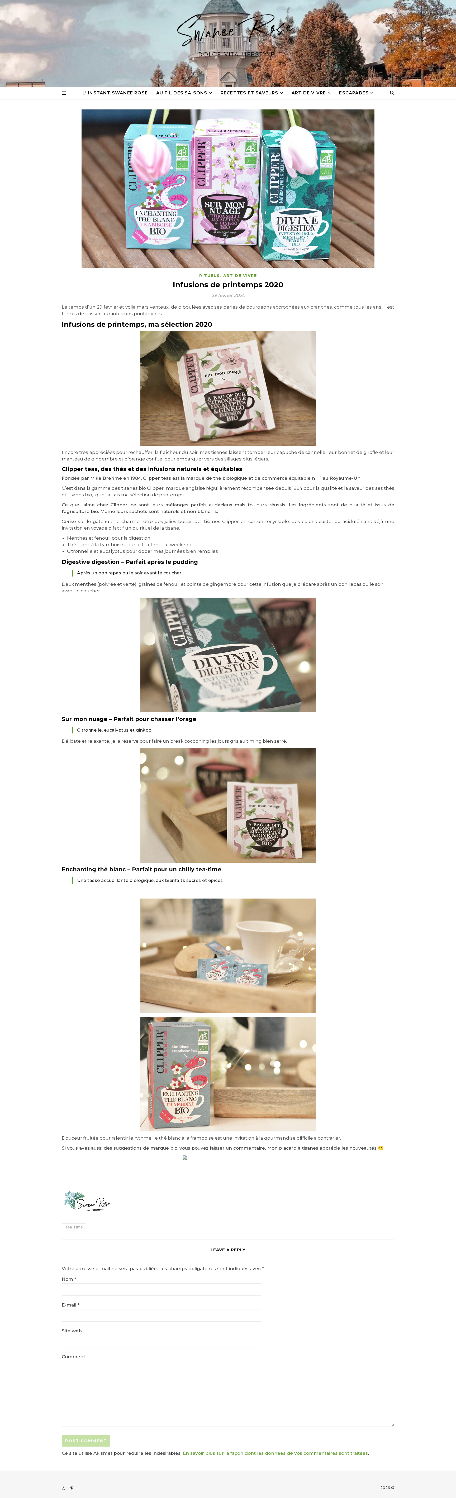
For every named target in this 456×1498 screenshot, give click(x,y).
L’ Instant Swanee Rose (115, 92)
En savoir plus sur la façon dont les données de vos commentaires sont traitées (275, 1453)
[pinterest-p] (71, 1488)
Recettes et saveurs (249, 92)
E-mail (70, 1305)
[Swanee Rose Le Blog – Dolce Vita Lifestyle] (228, 43)
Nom (69, 1279)
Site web (72, 1330)
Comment (73, 1356)
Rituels (209, 275)
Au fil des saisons (181, 92)
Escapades (354, 92)
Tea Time (74, 1227)
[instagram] (64, 1488)
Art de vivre (309, 92)
